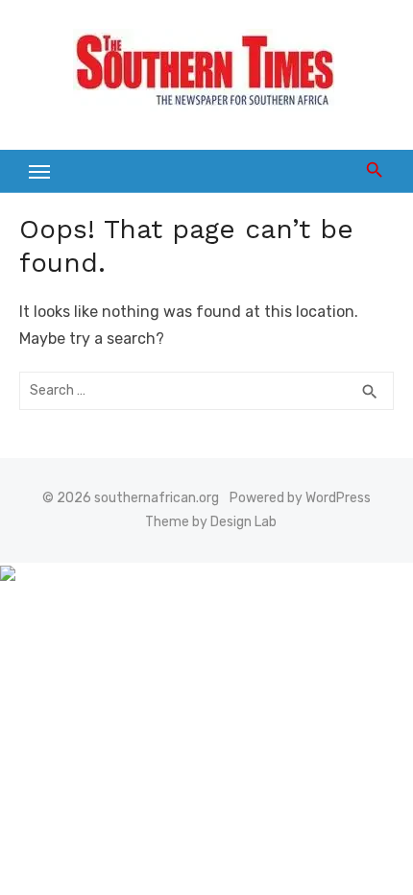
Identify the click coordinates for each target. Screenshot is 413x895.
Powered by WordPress (300, 498)
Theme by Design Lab (211, 522)
